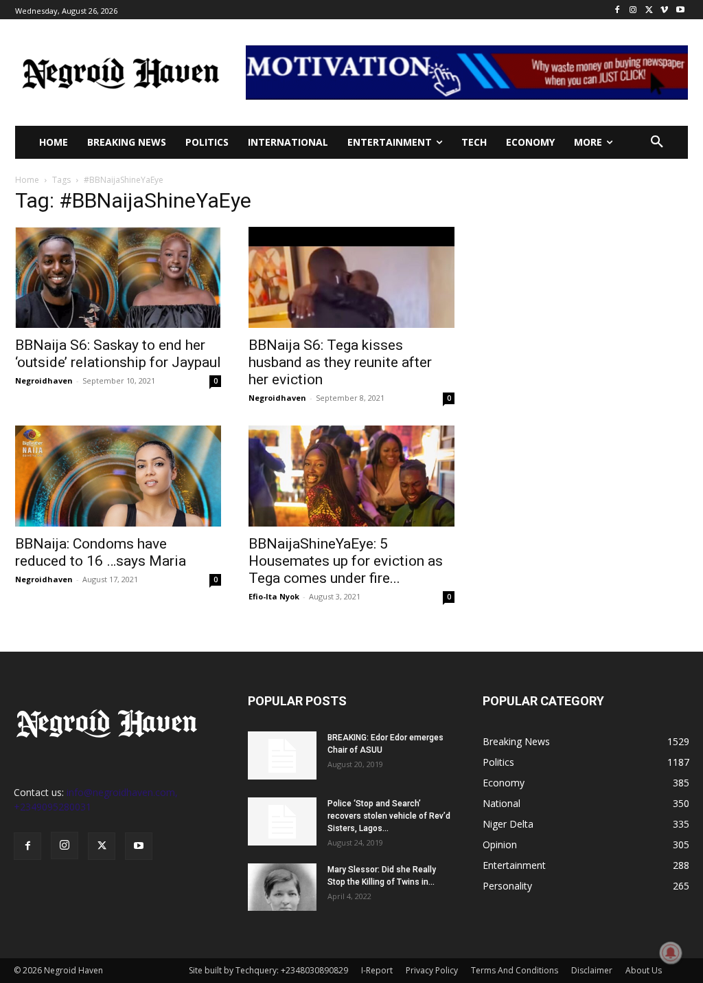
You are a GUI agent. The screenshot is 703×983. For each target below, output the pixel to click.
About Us (643, 970)
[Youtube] (680, 10)
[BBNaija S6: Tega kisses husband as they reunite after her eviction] (351, 277)
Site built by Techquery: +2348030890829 (268, 970)
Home (27, 180)
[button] (657, 142)
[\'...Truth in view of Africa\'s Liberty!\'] (121, 72)
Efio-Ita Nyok (274, 596)
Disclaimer (591, 970)
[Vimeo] (664, 10)
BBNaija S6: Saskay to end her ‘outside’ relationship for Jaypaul (118, 354)
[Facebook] (617, 10)
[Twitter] (649, 10)
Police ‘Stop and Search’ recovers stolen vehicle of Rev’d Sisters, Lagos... (388, 816)
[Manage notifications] (671, 953)
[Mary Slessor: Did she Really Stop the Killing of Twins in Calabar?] (282, 887)
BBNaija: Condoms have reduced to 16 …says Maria (100, 552)
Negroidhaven (44, 380)
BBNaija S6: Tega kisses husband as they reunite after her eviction (340, 362)
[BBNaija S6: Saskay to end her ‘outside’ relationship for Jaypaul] (118, 277)
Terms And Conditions (514, 970)
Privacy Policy (432, 970)
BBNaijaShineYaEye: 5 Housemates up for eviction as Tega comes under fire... (346, 560)
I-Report (377, 970)
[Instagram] (633, 10)
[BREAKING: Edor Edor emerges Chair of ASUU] (282, 755)
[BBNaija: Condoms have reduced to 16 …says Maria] (118, 476)
